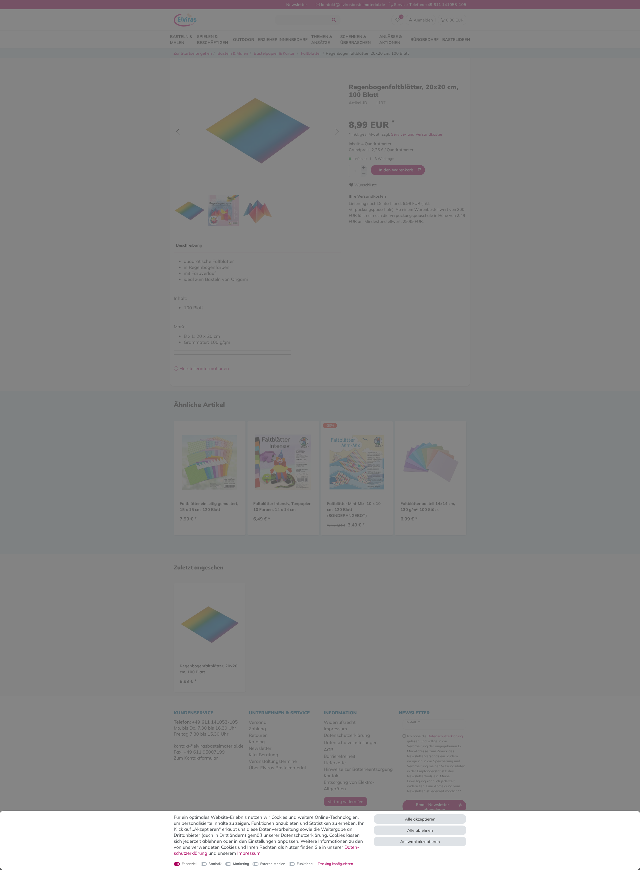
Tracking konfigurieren (335, 864)
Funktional (305, 864)
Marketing (241, 864)
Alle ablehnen (420, 830)
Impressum (248, 853)
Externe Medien (272, 864)
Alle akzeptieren (420, 819)
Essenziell (189, 864)
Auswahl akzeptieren (420, 841)
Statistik (215, 864)
